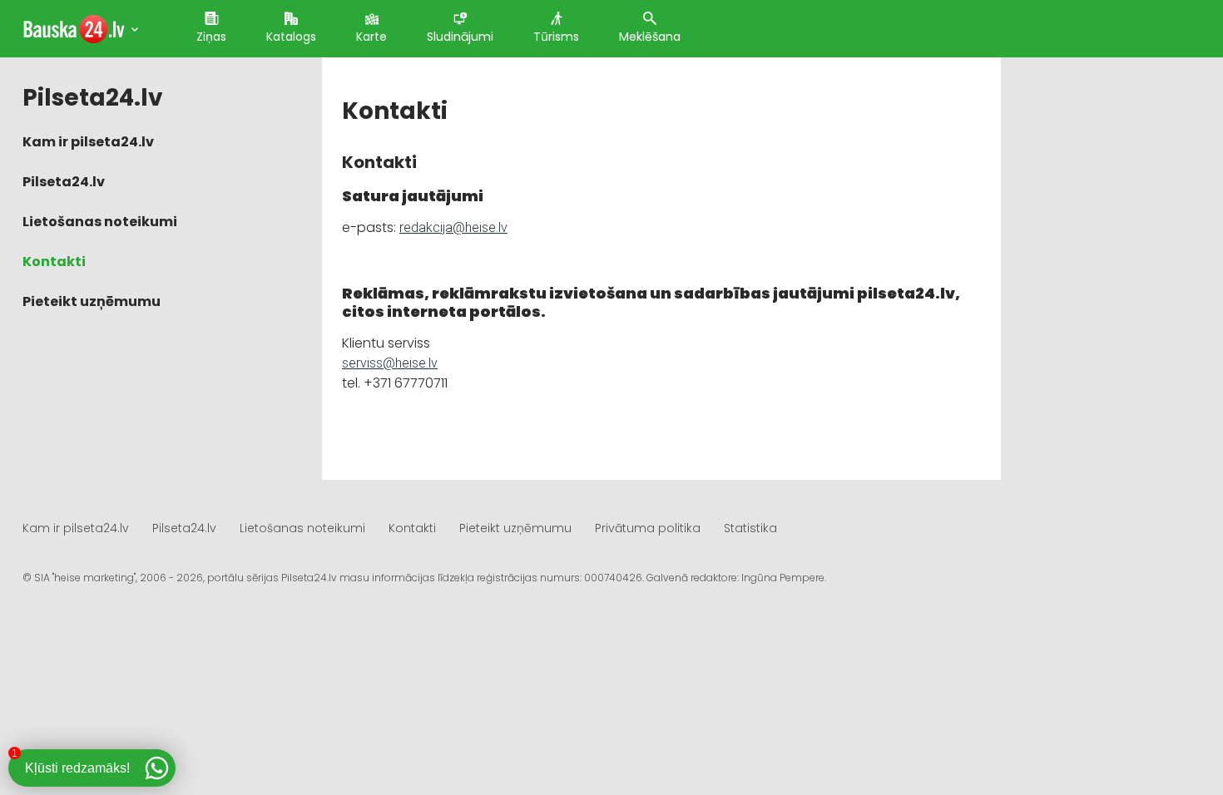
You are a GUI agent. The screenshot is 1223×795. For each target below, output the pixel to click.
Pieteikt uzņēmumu (91, 301)
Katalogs (291, 36)
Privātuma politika (648, 528)
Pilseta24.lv (63, 181)
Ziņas (211, 36)
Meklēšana (650, 36)
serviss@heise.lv (390, 363)
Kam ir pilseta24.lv (88, 141)
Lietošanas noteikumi (99, 221)
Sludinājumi (460, 36)
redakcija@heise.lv (453, 227)
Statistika (750, 528)
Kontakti (54, 261)
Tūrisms (556, 36)
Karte (371, 36)
